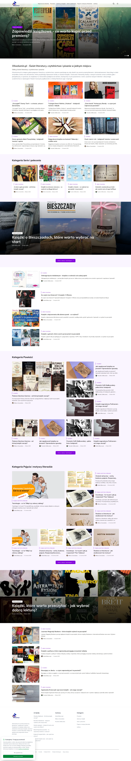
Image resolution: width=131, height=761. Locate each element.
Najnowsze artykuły (43, 3)
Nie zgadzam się (18, 752)
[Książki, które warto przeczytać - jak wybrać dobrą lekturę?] (65, 596)
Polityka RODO (47, 751)
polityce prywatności (24, 749)
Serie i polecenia (71, 3)
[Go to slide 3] (128, 55)
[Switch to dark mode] (117, 3)
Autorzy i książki (61, 3)
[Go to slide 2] (126, 55)
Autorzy (58, 713)
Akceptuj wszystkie (18, 756)
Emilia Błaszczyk (16, 245)
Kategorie (80, 713)
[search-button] (113, 3)
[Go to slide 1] (125, 55)
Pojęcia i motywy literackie (84, 3)
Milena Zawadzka (16, 44)
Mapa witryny (66, 751)
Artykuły (36, 713)
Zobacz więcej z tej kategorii (64, 260)
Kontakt (40, 751)
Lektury (95, 3)
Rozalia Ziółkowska (17, 614)
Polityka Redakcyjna (56, 751)
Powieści (52, 3)
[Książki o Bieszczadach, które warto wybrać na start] (65, 228)
